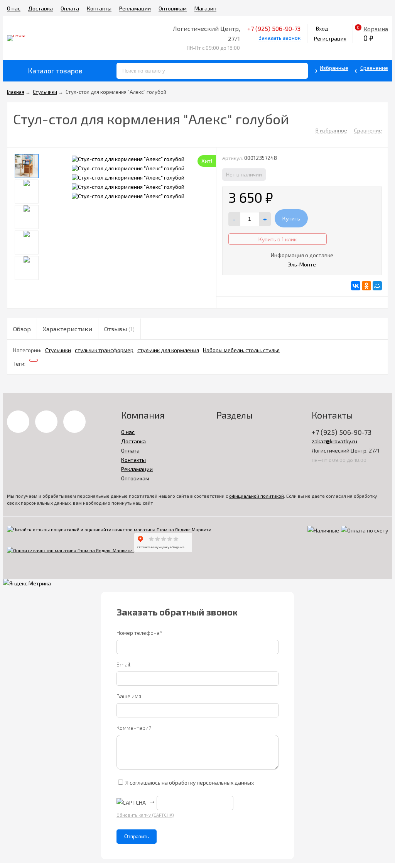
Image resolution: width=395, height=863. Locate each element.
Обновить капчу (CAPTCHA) (145, 814)
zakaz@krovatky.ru (334, 441)
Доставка (40, 8)
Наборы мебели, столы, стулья (241, 350)
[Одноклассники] (366, 285)
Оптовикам (173, 8)
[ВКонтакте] (355, 285)
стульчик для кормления (168, 350)
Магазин (205, 8)
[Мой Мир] (377, 285)
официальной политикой (256, 495)
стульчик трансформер (104, 350)
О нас (13, 8)
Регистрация (330, 38)
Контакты (99, 8)
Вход (322, 28)
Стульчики (58, 350)
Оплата (70, 8)
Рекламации (135, 8)
